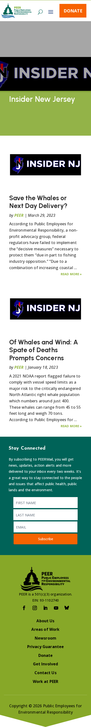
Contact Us (45, 672)
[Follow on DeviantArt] (67, 608)
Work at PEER (45, 681)
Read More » (71, 274)
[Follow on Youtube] (56, 608)
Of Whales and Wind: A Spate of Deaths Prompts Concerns (43, 350)
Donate (73, 11)
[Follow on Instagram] (35, 608)
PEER (19, 215)
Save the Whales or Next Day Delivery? (38, 202)
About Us (45, 620)
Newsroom (45, 638)
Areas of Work (45, 629)
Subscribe (45, 539)
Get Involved (45, 664)
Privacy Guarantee (45, 646)
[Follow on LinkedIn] (45, 608)
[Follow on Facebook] (24, 608)
